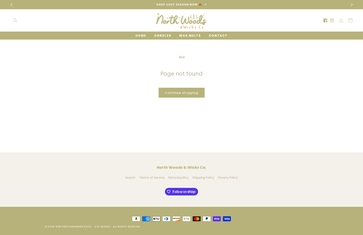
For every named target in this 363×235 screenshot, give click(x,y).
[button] (15, 20)
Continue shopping (181, 92)
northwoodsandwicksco (73, 226)
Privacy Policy (228, 177)
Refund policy (178, 177)
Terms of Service (151, 177)
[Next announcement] (351, 4)
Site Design (102, 226)
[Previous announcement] (11, 4)
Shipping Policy (203, 177)
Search (130, 177)
